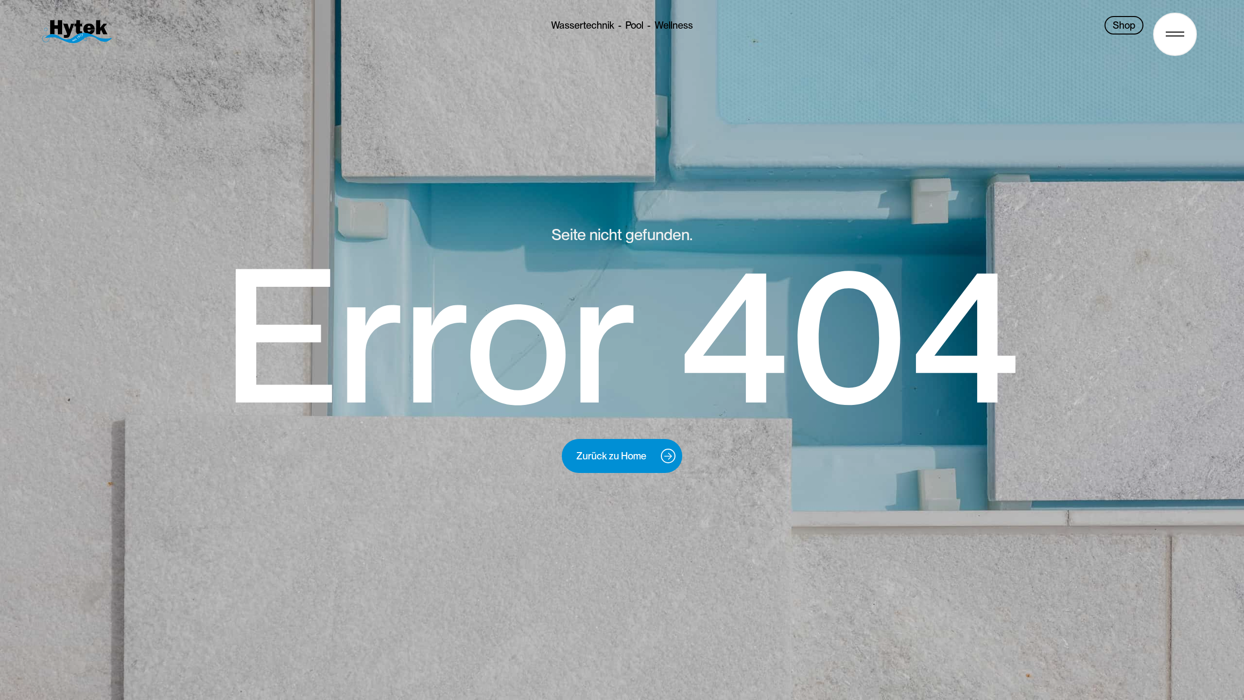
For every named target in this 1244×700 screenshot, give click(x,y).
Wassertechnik (582, 25)
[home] (82, 31)
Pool (634, 25)
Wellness (674, 25)
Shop (1124, 25)
